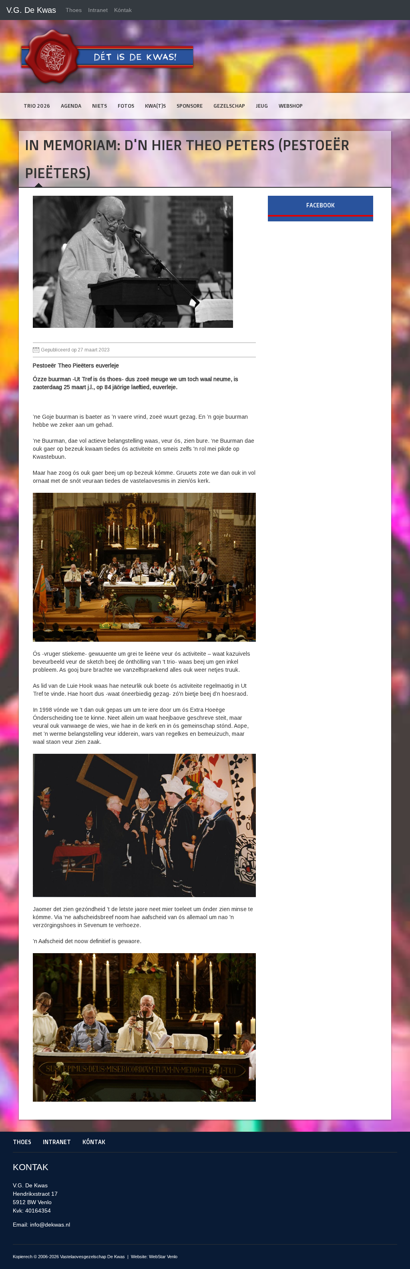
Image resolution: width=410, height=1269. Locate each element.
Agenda (71, 105)
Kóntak (123, 10)
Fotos (126, 105)
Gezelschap (229, 105)
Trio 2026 (37, 105)
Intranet (98, 10)
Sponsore (190, 105)
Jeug (262, 105)
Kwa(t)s (155, 105)
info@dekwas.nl (50, 1224)
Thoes (74, 10)
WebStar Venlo (163, 1256)
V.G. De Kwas (31, 10)
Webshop (291, 105)
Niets (99, 105)
